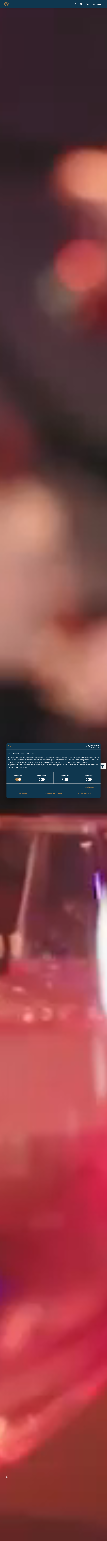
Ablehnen (23, 793)
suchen (94, 4)
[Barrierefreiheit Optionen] (103, 766)
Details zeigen (90, 787)
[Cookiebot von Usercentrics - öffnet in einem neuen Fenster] (90, 746)
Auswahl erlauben (53, 793)
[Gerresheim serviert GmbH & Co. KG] (7, 4)
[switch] (42, 779)
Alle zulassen (84, 793)
